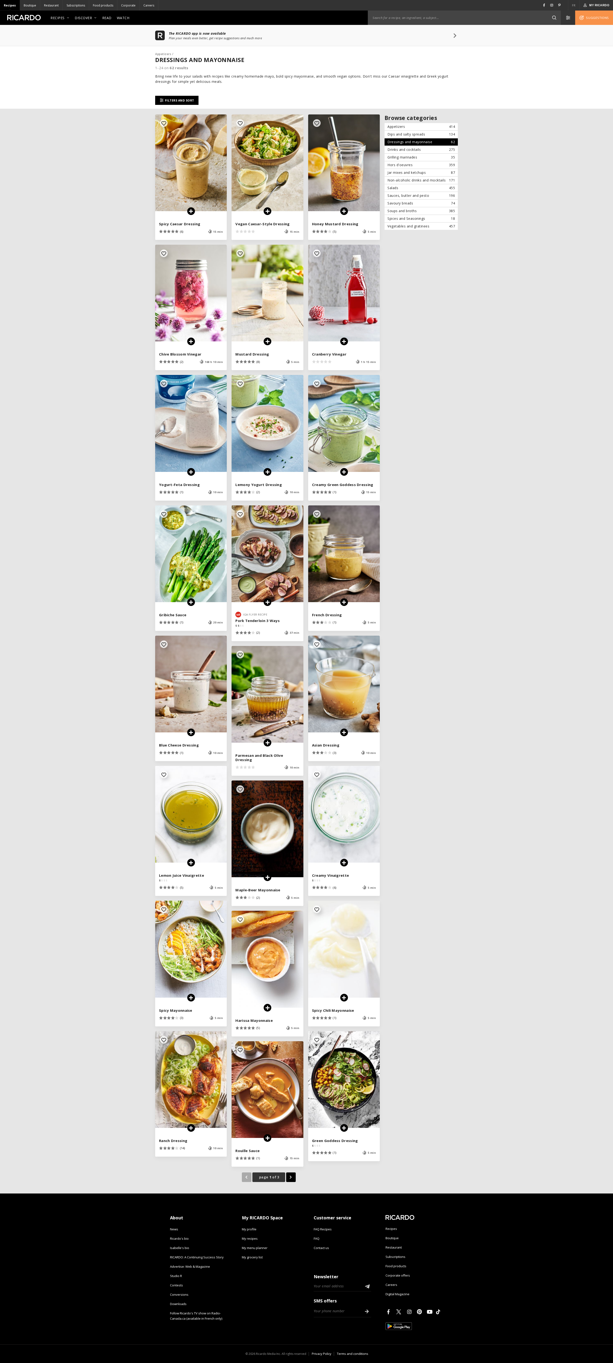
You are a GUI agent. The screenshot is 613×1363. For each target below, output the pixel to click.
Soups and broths (421, 211)
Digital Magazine (397, 1294)
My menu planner (254, 1248)
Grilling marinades (421, 157)
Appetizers (163, 54)
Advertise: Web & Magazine (190, 1266)
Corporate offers (398, 1275)
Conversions (179, 1294)
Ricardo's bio (179, 1238)
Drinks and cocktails (421, 149)
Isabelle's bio (179, 1248)
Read (107, 18)
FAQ (316, 1238)
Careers (148, 5)
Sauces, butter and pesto (421, 195)
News (174, 1229)
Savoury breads (421, 203)
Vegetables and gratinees (421, 226)
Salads (421, 188)
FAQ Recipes (323, 1229)
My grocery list (252, 1257)
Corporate (128, 5)
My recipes (250, 1238)
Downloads (178, 1304)
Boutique (30, 5)
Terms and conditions (352, 1354)
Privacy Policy (321, 1354)
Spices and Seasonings (421, 218)
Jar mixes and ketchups (421, 172)
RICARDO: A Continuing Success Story (197, 1257)
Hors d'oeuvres (421, 165)
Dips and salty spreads (421, 134)
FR (573, 5)
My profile (249, 1229)
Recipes (10, 5)
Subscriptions (76, 5)
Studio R (176, 1276)
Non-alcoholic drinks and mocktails (421, 180)
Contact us (321, 1248)
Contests (176, 1285)
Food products (103, 5)
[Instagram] (410, 1312)
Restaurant (51, 5)
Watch (123, 18)
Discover (83, 18)
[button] (554, 18)
